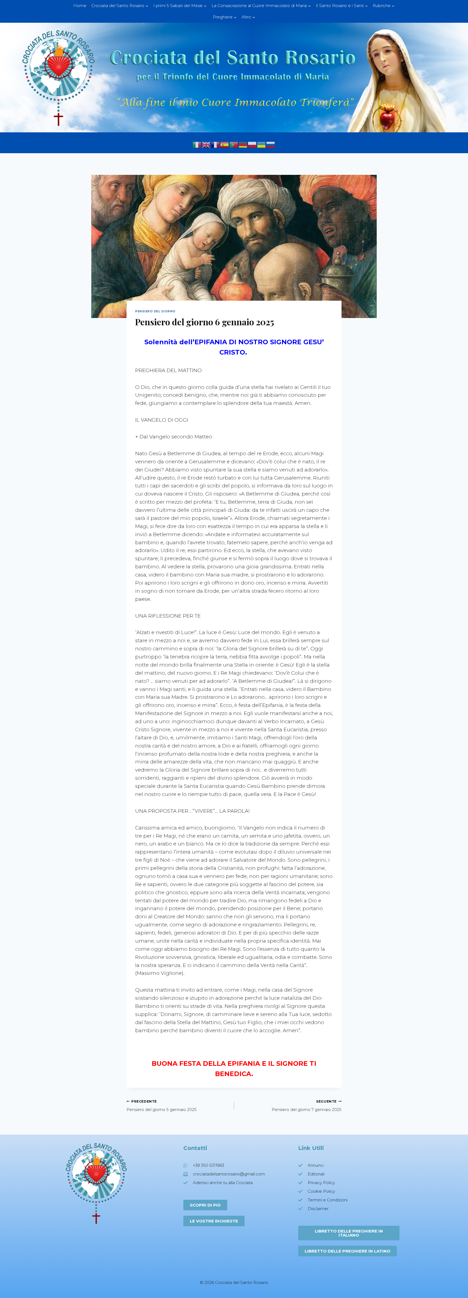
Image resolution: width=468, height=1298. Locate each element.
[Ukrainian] (261, 144)
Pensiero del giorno (155, 311)
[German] (243, 144)
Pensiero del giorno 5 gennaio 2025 (161, 1105)
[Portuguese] (234, 144)
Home (79, 5)
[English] (206, 144)
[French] (215, 144)
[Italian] (197, 144)
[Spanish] (224, 144)
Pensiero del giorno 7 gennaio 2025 (307, 1105)
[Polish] (252, 144)
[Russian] (270, 144)
